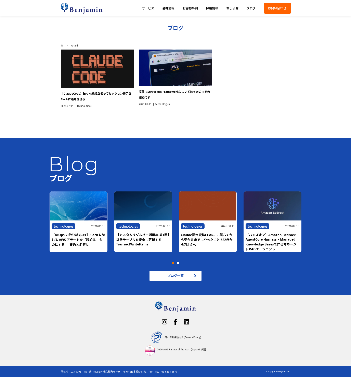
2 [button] (178, 263)
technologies (84, 105)
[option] (179, 221)
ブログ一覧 (175, 275)
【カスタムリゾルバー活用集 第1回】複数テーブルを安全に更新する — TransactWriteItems (142, 239)
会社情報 (168, 8)
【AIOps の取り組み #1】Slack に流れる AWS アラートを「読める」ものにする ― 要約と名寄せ (78, 240)
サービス (148, 8)
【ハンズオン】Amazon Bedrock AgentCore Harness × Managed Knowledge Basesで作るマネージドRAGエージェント (271, 242)
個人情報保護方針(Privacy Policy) (182, 337)
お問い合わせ (277, 8)
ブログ (251, 8)
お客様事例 (190, 8)
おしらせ (232, 8)
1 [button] (173, 263)
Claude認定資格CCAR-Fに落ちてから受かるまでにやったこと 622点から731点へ (207, 240)
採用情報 (212, 8)
